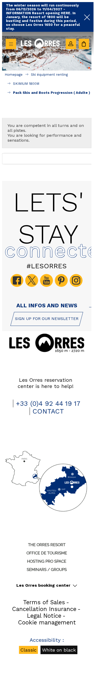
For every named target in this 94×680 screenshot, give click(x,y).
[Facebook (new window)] (16, 280)
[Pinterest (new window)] (61, 280)
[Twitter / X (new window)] (31, 280)
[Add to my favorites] (47, 111)
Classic (28, 650)
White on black (59, 650)
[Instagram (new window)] (76, 280)
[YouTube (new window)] (46, 280)
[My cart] (84, 44)
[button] (84, 44)
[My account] (71, 44)
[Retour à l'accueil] (40, 53)
